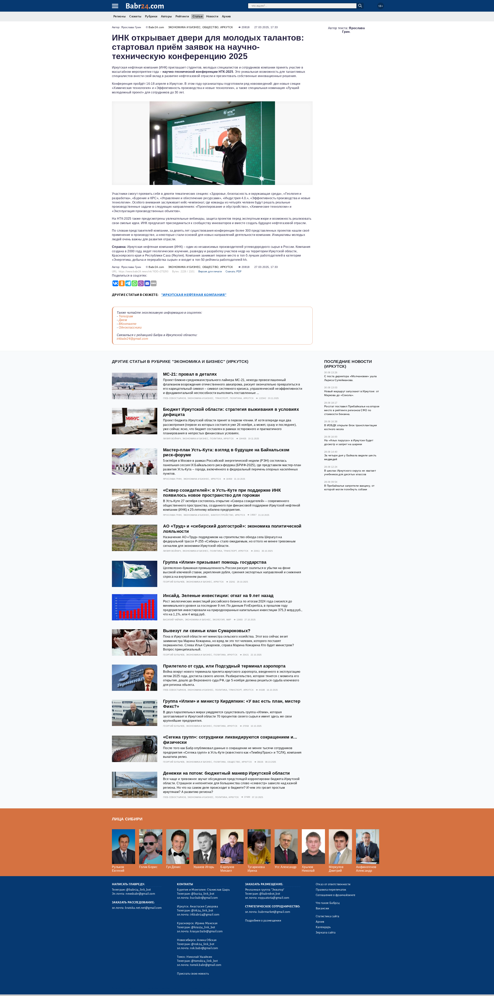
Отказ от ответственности (333, 884)
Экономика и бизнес (184, 27)
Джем (123, 320)
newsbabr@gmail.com (140, 893)
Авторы (166, 16)
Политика (236, 398)
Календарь (323, 927)
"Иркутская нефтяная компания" (193, 295)
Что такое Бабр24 (328, 903)
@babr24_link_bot (138, 889)
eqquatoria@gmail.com (273, 897)
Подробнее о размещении (263, 920)
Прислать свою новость (193, 973)
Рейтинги (182, 16)
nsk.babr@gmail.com (204, 948)
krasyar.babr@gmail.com (206, 931)
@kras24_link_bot (203, 927)
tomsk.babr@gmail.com (205, 964)
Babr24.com (156, 27)
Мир (228, 619)
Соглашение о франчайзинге (335, 895)
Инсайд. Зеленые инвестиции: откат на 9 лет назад (218, 595)
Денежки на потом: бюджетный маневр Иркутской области (226, 773)
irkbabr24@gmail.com (132, 338)
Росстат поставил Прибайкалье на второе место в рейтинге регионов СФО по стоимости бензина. (351, 410)
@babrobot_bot (269, 893)
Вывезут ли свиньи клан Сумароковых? (206, 630)
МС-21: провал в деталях (190, 374)
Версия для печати (210, 271)
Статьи (197, 16)
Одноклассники (130, 327)
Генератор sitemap (200, 988)
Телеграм (126, 316)
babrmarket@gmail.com (274, 911)
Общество (210, 27)
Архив (226, 16)
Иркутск (226, 27)
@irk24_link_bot (202, 910)
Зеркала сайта (326, 932)
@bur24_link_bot (202, 893)
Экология (218, 619)
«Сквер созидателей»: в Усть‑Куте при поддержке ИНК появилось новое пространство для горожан (222, 493)
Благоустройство (222, 515)
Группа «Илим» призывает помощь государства (214, 562)
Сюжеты (135, 16)
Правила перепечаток (331, 889)
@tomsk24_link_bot (204, 960)
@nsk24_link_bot (202, 944)
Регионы (119, 16)
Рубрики (151, 16)
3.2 (135, 988)
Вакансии (322, 908)
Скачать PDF (234, 271)
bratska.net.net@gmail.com (143, 907)
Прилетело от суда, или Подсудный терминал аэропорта (224, 666)
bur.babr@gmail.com (204, 897)
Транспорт (221, 398)
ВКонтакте (128, 323)
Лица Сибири (127, 819)
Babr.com (144, 6)
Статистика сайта (327, 916)
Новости (212, 16)
